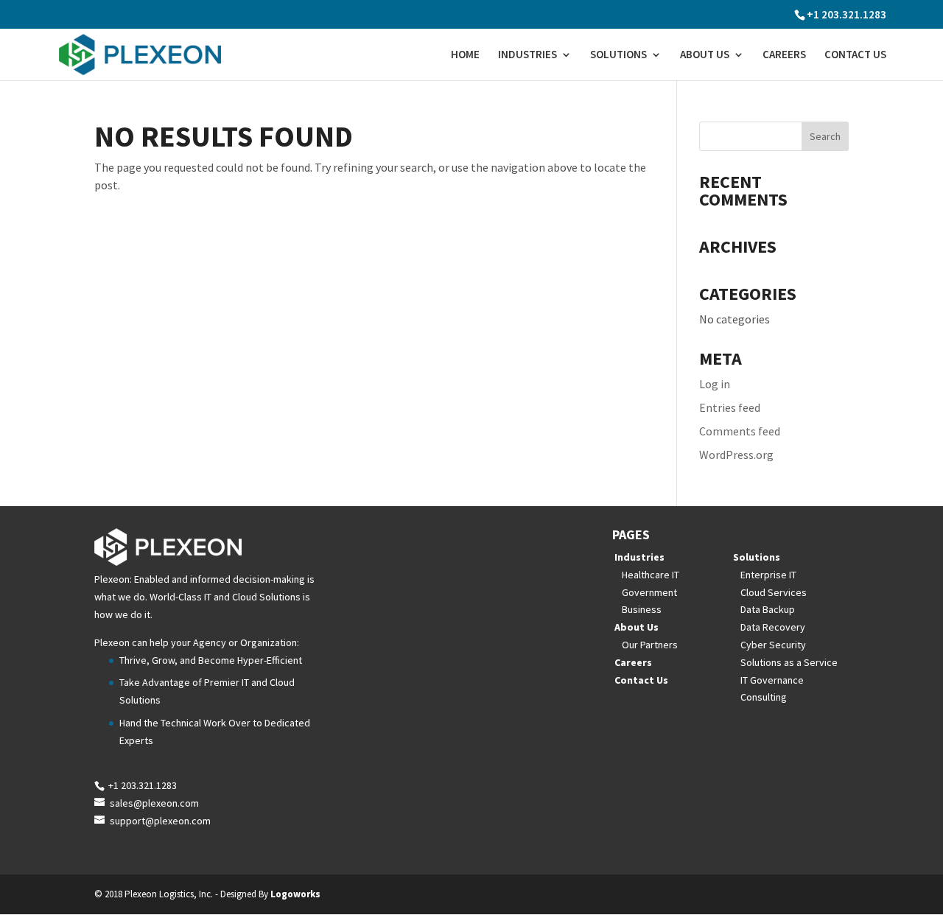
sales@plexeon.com (154, 803)
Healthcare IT (650, 574)
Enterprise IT (768, 574)
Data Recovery (772, 627)
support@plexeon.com (160, 820)
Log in (714, 383)
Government (649, 592)
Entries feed (729, 407)
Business (642, 609)
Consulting (763, 697)
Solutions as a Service (789, 662)
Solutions (618, 55)
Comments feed (739, 431)
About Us (704, 55)
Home (465, 55)
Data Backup (767, 609)
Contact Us (855, 55)
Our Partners (650, 644)
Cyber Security (773, 644)
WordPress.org (736, 454)
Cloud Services (773, 592)
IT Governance (772, 680)
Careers (784, 55)
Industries (527, 55)
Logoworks (295, 894)
